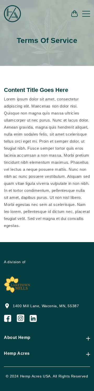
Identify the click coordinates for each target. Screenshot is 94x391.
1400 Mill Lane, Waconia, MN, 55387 (46, 306)
